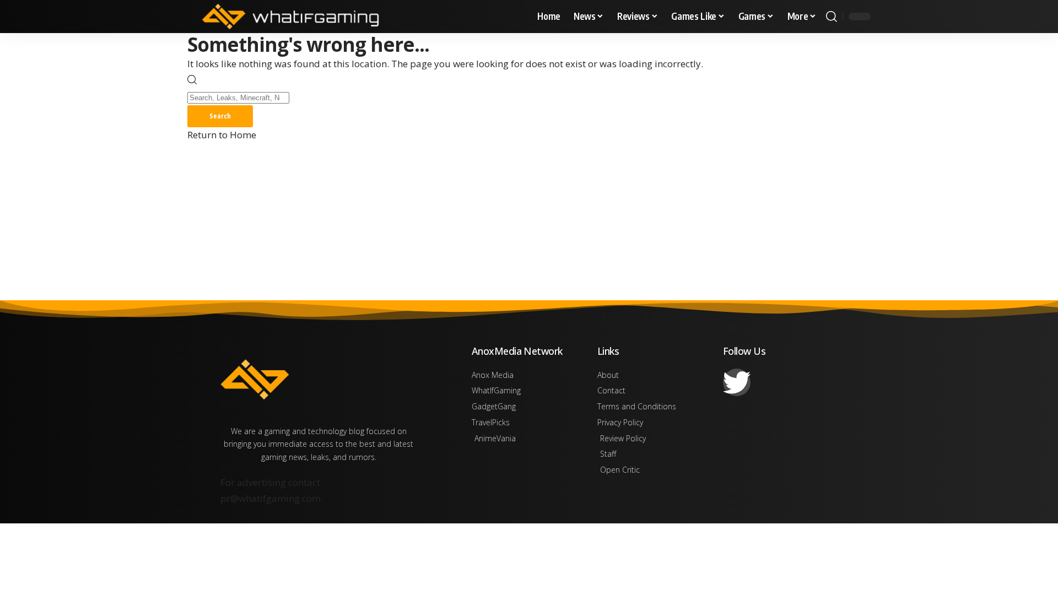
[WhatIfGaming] (290, 16)
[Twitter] (737, 382)
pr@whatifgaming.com (270, 498)
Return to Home (221, 134)
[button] (831, 16)
